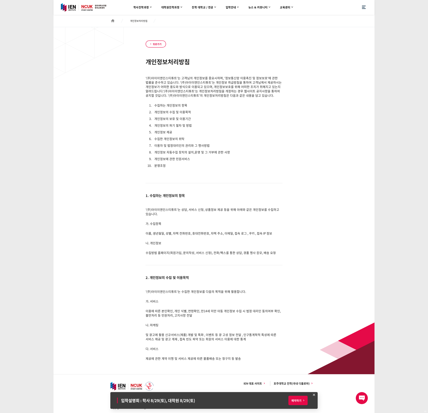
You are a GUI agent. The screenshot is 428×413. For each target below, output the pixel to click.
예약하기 (296, 400)
